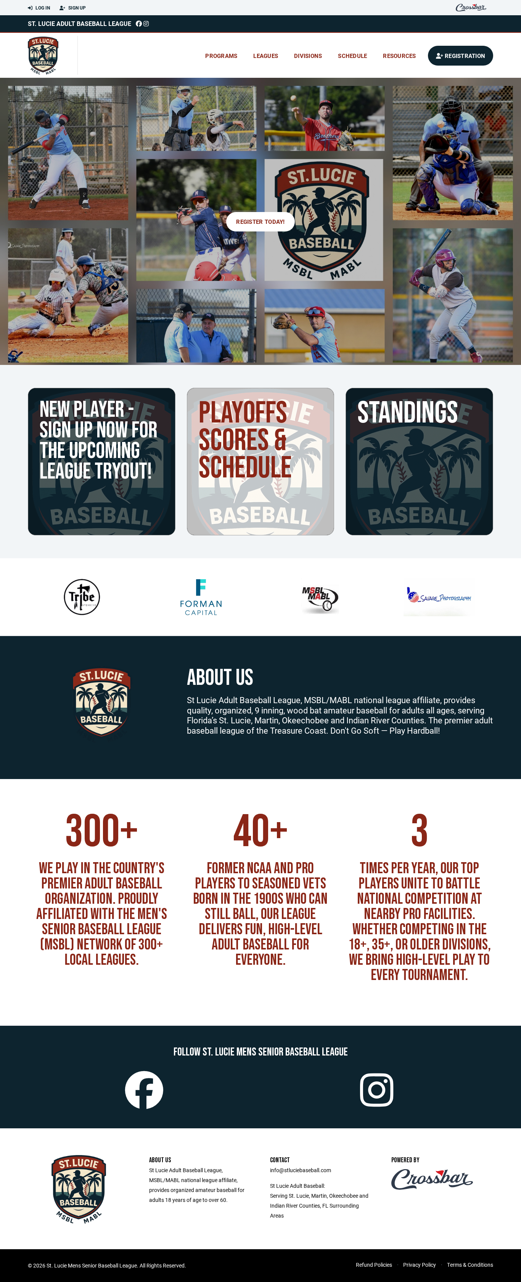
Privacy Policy (419, 1264)
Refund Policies (374, 1264)
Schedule (352, 55)
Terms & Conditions (470, 1264)
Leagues (265, 55)
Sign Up (76, 8)
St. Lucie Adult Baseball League (79, 23)
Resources (399, 55)
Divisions (308, 55)
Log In (42, 8)
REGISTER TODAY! (260, 221)
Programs (221, 55)
